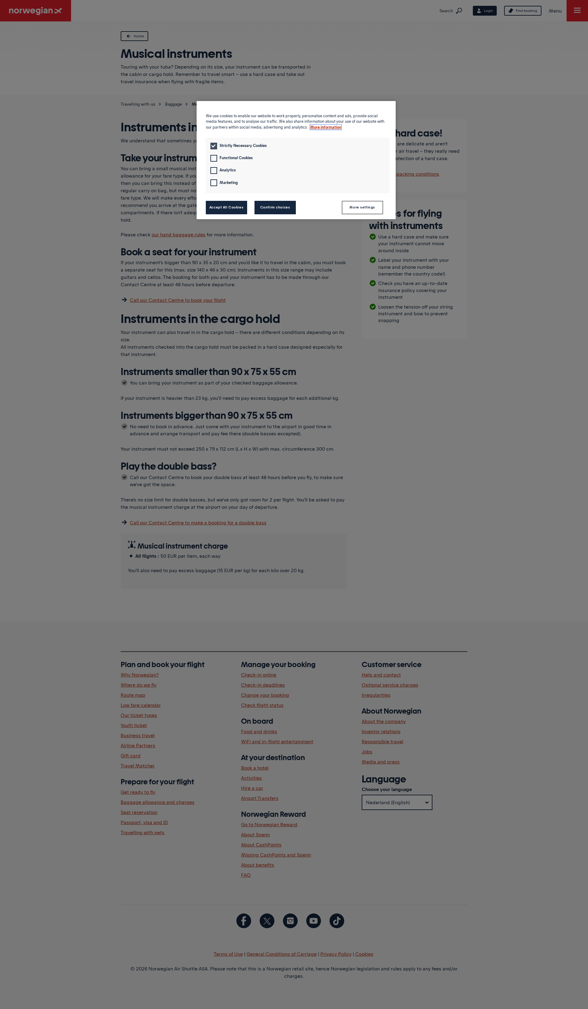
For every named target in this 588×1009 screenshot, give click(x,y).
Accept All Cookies (226, 207)
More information (325, 127)
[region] (296, 160)
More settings (362, 207)
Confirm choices (275, 207)
